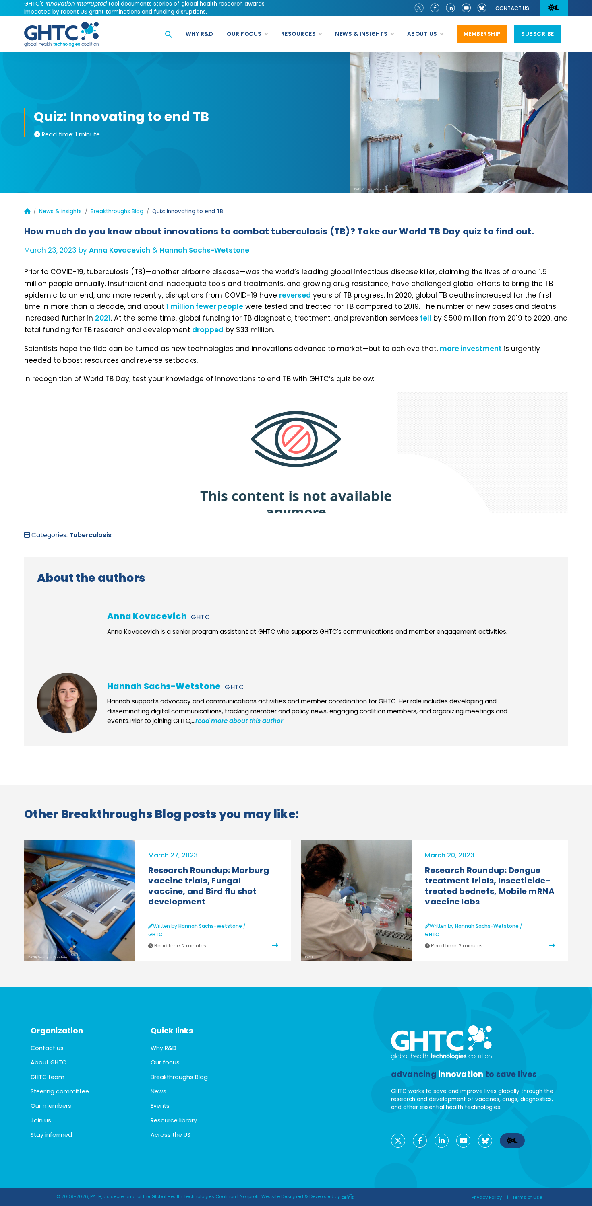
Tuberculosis (90, 535)
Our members (51, 1106)
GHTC (200, 617)
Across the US (170, 1135)
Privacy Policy (487, 1197)
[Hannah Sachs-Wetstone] (67, 703)
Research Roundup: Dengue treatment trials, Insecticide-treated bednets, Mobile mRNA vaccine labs (490, 886)
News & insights (60, 211)
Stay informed (51, 1135)
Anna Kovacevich (119, 250)
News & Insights (361, 34)
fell (425, 318)
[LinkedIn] (450, 7)
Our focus (244, 34)
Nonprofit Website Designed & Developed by (290, 1196)
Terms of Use (527, 1197)
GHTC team (47, 1077)
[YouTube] (466, 7)
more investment (471, 348)
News (158, 1091)
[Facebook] (434, 7)
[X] (419, 7)
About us (422, 34)
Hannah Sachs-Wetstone (204, 250)
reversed (295, 295)
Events (160, 1106)
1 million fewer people (204, 306)
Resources (298, 34)
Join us (41, 1120)
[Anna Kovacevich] (67, 623)
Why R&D (199, 34)
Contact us (512, 8)
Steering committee (60, 1091)
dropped (208, 330)
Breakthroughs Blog (117, 211)
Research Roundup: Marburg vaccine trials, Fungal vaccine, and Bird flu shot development (208, 886)
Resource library (174, 1120)
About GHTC (48, 1062)
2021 (103, 318)
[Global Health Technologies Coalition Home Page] (61, 26)
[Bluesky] (481, 7)
